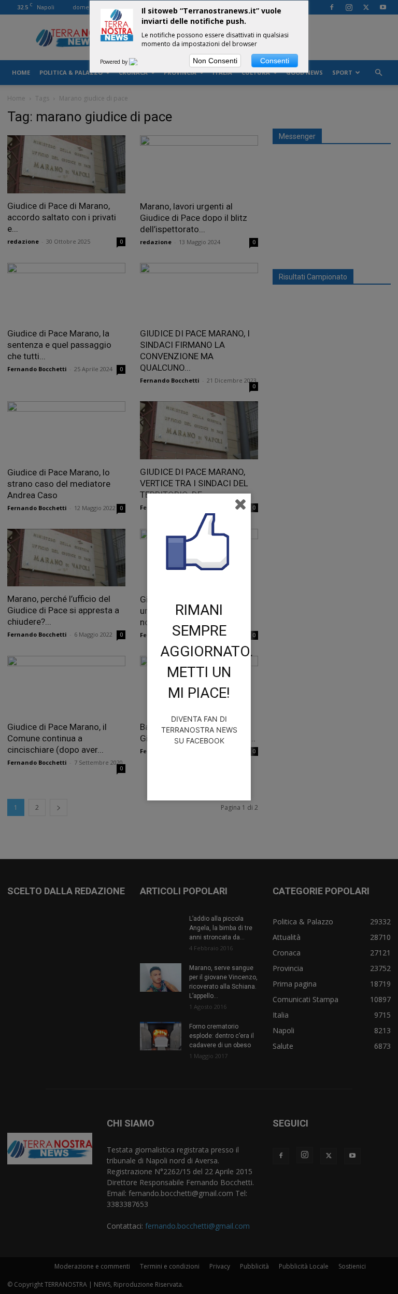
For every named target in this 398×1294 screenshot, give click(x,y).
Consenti (274, 61)
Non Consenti (215, 61)
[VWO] (139, 61)
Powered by (114, 61)
